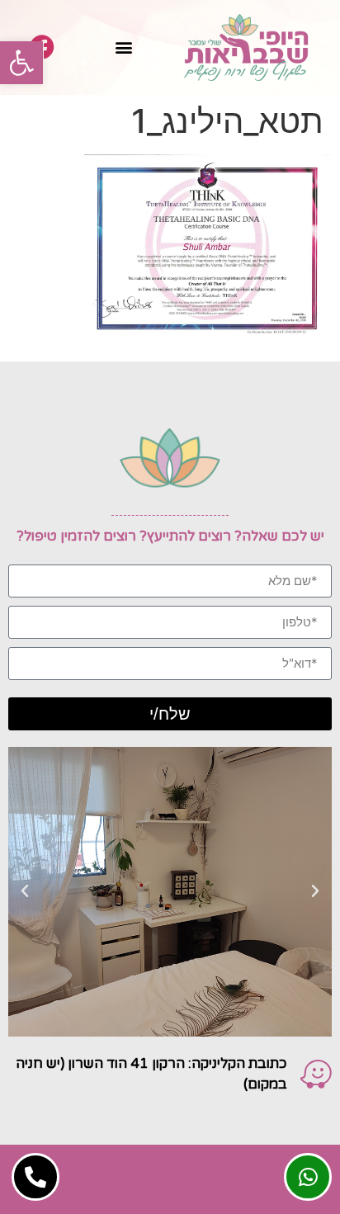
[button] (21, 62)
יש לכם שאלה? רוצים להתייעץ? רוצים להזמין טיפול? (170, 536)
